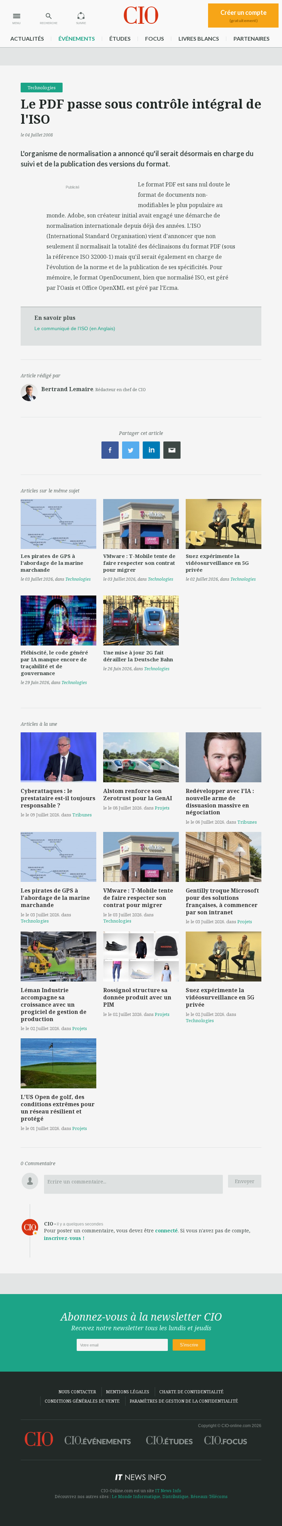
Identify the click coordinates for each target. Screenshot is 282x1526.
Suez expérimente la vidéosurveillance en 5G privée (217, 562)
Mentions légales (127, 1392)
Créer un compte (243, 16)
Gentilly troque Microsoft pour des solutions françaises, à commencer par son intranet (222, 901)
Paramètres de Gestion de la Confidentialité (184, 1401)
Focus (154, 38)
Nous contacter (77, 1392)
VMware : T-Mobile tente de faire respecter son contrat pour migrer (139, 562)
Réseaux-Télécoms (209, 1496)
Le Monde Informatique (136, 1496)
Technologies (42, 87)
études (120, 38)
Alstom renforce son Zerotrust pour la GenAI (137, 794)
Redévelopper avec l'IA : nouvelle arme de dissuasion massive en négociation (220, 801)
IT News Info (168, 1491)
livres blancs (198, 38)
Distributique (175, 1496)
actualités (27, 38)
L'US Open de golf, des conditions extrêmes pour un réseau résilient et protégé (58, 1107)
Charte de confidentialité (191, 1392)
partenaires (252, 38)
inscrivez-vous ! (64, 1238)
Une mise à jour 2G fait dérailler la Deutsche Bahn (138, 656)
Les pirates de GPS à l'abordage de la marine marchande (52, 562)
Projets (162, 808)
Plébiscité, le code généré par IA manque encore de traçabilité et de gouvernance (54, 662)
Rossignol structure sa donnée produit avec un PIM (137, 997)
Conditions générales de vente (82, 1401)
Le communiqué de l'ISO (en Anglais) (74, 328)
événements (76, 38)
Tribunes (82, 815)
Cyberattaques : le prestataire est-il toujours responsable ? (58, 798)
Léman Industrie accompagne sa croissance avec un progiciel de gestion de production (53, 1004)
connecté (166, 1230)
